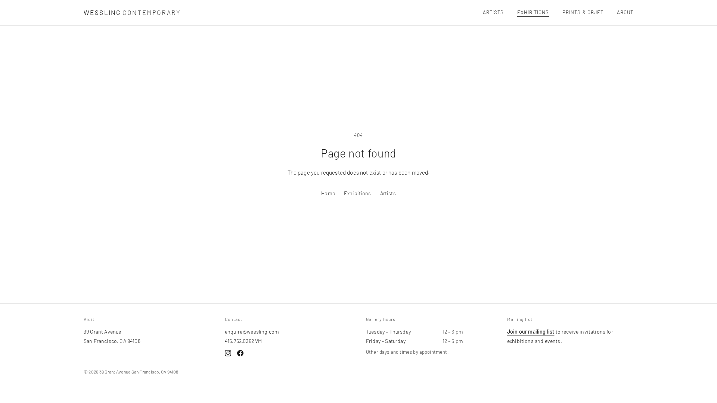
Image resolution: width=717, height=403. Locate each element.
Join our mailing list (530, 331)
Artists (493, 12)
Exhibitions (533, 12)
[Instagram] (228, 353)
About (625, 12)
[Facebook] (240, 353)
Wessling (132, 12)
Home (328, 193)
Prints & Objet (582, 12)
